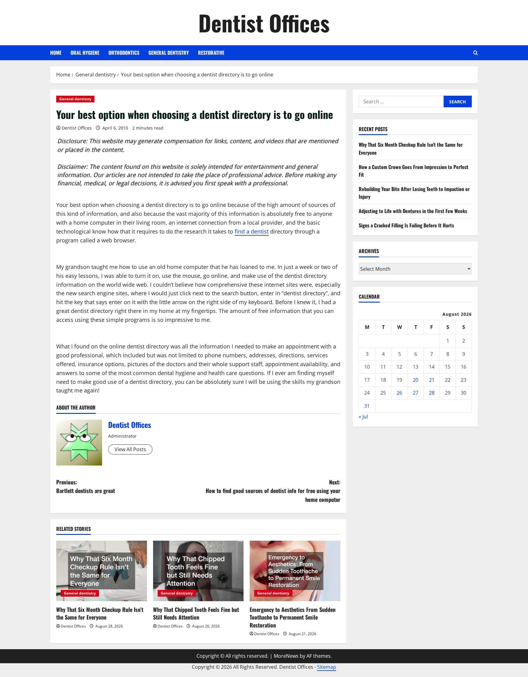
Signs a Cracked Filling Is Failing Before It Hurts (406, 225)
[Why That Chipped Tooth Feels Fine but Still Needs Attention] (198, 571)
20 (415, 379)
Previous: (85, 486)
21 (432, 379)
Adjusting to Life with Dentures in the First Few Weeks (413, 211)
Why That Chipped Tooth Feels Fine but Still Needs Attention (196, 613)
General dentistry (168, 52)
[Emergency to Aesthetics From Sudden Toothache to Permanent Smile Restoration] (295, 571)
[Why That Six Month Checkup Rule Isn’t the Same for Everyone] (101, 571)
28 (432, 392)
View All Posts (130, 449)
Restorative (211, 52)
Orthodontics (123, 52)
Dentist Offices (264, 22)
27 (415, 392)
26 (399, 392)
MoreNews (286, 656)
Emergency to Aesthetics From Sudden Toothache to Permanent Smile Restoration (293, 617)
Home (55, 52)
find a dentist (252, 231)
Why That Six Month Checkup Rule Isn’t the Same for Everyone (99, 613)
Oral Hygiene (85, 52)
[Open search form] (475, 53)
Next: (273, 491)
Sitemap (326, 667)
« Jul (363, 416)
